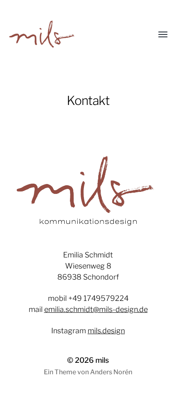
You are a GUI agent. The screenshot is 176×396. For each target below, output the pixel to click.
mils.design (106, 330)
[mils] (72, 34)
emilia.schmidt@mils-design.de (96, 309)
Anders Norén (111, 372)
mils (102, 360)
